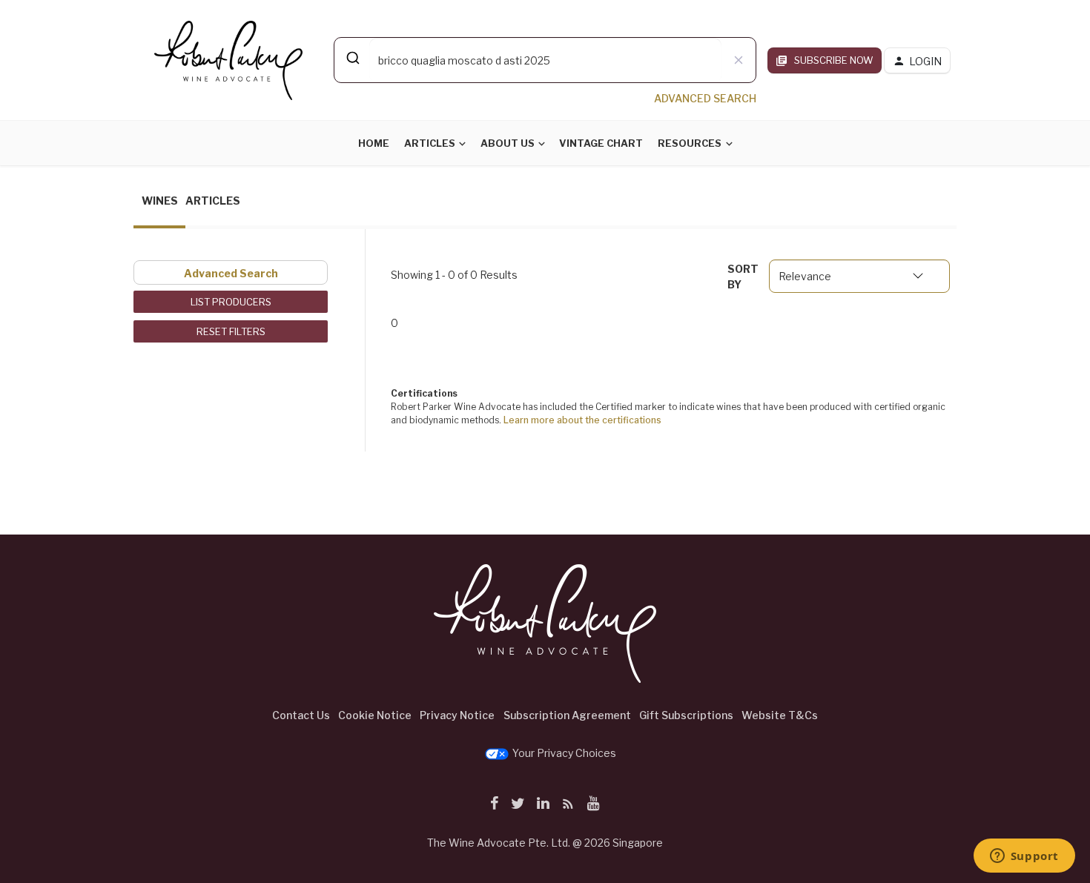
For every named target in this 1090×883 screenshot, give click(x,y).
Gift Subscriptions (686, 715)
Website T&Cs (779, 715)
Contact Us (301, 715)
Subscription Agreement (567, 715)
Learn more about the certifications (582, 420)
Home (373, 143)
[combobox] (545, 60)
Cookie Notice (375, 715)
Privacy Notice (457, 715)
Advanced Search (231, 273)
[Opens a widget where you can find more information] (1024, 857)
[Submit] (351, 58)
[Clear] (738, 60)
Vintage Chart (601, 143)
